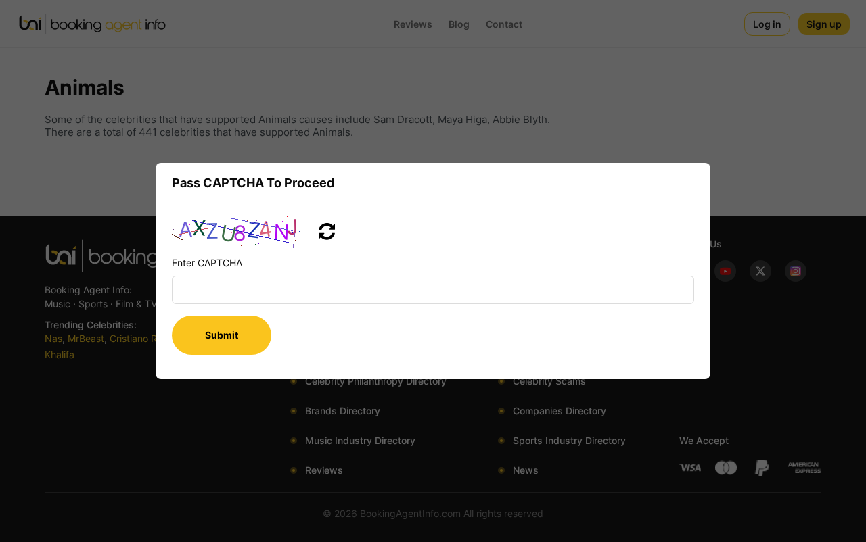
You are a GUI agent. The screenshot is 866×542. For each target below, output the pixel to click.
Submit (221, 335)
